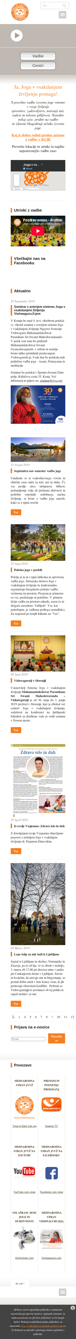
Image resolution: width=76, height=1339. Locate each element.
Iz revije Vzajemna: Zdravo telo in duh (39, 826)
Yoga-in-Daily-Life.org (24, 1126)
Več (16, 512)
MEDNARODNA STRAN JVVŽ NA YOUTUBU (24, 1151)
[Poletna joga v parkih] (38, 559)
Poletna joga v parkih (28, 569)
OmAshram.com (24, 1258)
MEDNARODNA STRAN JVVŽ (24, 1085)
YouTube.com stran (24, 1192)
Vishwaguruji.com (51, 1258)
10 (58, 1017)
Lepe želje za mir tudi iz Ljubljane (36, 954)
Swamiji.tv (18, 36)
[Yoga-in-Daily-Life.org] (24, 1120)
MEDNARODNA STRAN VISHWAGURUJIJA (51, 1217)
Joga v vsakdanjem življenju (20, 14)
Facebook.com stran (51, 1192)
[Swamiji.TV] (51, 1120)
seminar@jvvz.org (51, 380)
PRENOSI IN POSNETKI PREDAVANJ (51, 1085)
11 (65, 1017)
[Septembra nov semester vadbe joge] (38, 460)
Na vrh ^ (20, 1283)
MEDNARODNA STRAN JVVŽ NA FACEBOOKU (51, 1151)
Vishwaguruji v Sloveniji (30, 680)
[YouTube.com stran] (24, 1186)
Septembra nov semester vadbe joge (37, 471)
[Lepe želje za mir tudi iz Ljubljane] (38, 944)
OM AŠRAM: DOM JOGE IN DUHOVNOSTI (24, 1217)
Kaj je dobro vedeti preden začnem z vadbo (38, 137)
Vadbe (38, 56)
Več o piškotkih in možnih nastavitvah (42, 1326)
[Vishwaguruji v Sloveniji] (38, 670)
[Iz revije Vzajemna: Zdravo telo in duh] (38, 816)
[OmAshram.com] (24, 1252)
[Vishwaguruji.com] (51, 1252)
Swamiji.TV (51, 1126)
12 (72, 1017)
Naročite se (56, 1038)
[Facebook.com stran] (51, 1186)
